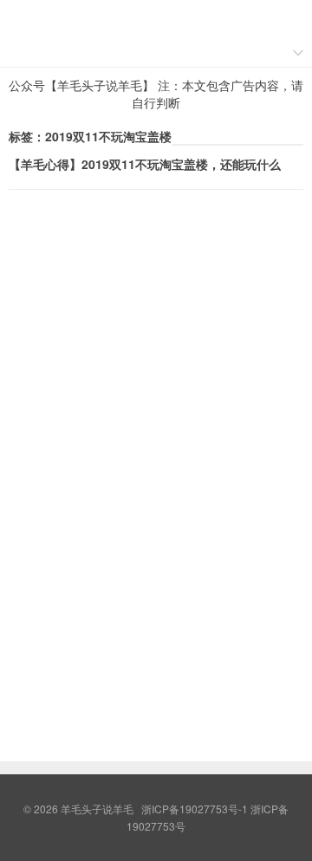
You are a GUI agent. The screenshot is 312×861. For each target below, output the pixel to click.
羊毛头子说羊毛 (156, 18)
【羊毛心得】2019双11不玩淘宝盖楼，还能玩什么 (145, 164)
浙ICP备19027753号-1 (195, 808)
